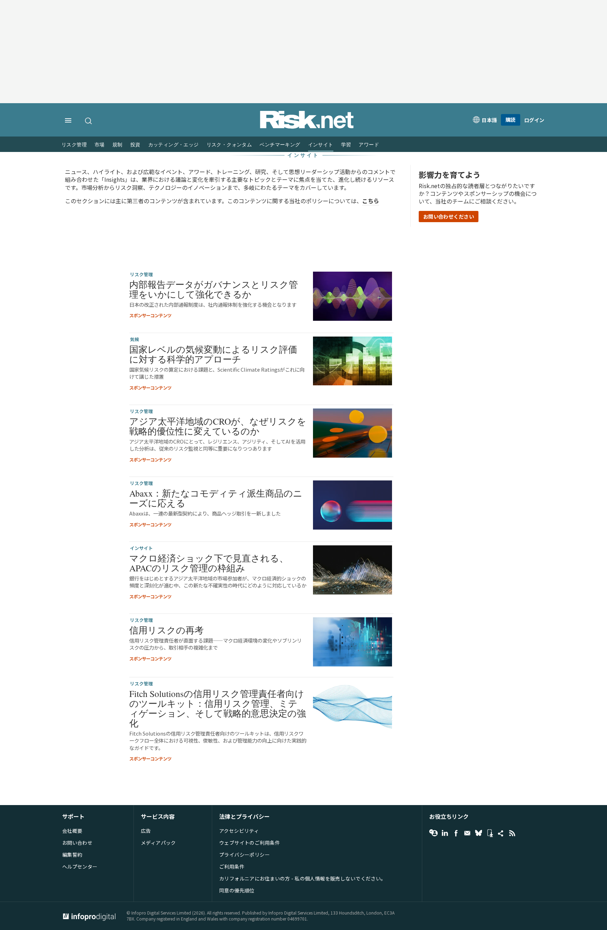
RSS (512, 833)
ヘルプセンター (80, 866)
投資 (135, 144)
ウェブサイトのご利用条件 (249, 842)
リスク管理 (74, 144)
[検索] (88, 120)
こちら (370, 201)
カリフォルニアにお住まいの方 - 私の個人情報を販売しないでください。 (302, 878)
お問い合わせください (448, 216)
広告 (146, 830)
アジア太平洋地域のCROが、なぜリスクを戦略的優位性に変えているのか (217, 426)
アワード (369, 144)
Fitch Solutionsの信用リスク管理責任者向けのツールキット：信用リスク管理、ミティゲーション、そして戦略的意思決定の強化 (217, 708)
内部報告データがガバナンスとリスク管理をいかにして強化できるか (213, 289)
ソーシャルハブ (501, 833)
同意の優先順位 (237, 890)
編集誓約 (72, 854)
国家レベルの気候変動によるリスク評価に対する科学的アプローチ (213, 354)
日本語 (489, 120)
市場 (99, 144)
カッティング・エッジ (173, 144)
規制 (117, 144)
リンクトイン (444, 833)
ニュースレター (467, 833)
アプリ (489, 833)
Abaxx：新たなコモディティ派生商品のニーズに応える (215, 498)
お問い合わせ (77, 842)
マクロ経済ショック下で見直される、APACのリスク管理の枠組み (208, 563)
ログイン (534, 120)
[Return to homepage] (307, 126)
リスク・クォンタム (229, 144)
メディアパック (158, 842)
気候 (134, 339)
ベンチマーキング (280, 144)
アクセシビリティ (239, 830)
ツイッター (478, 833)
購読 (510, 119)
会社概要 (72, 830)
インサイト (320, 144)
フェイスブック (456, 833)
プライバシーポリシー (244, 854)
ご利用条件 (231, 866)
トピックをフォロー (433, 833)
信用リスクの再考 (166, 630)
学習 (346, 144)
